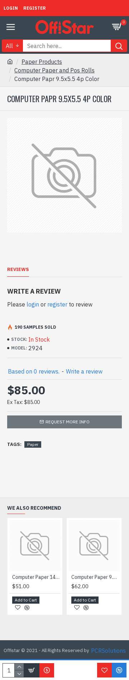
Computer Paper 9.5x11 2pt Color (95, 577)
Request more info (68, 421)
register (57, 304)
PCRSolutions (108, 650)
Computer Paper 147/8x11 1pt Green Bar (36, 577)
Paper (32, 444)
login (33, 304)
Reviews (18, 269)
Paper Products (42, 61)
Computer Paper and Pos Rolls (54, 70)
